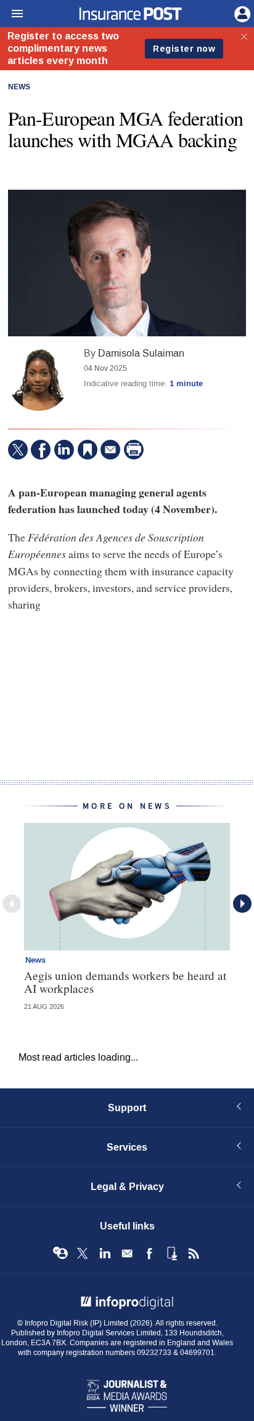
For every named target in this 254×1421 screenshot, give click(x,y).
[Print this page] (134, 449)
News (19, 87)
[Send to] (110, 449)
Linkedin (104, 1253)
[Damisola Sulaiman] (39, 380)
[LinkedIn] (64, 449)
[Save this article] (87, 449)
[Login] (241, 13)
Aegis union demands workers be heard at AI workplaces (125, 982)
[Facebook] (41, 449)
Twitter (82, 1253)
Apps (171, 1253)
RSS (193, 1253)
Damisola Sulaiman (141, 353)
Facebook (149, 1253)
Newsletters (127, 1253)
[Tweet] (18, 449)
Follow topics (60, 1253)
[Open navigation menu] (11, 14)
